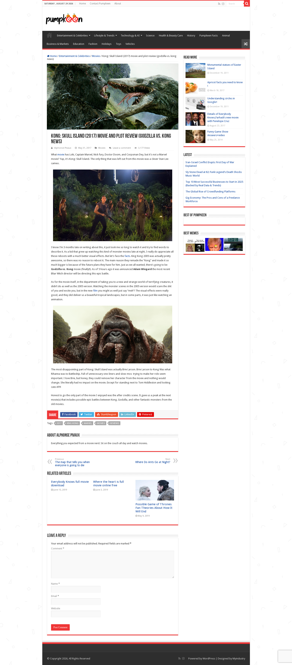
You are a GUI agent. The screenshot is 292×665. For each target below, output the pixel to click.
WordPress (209, 658)
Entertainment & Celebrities (72, 35)
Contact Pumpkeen (100, 3)
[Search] (247, 4)
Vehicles (130, 43)
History (191, 35)
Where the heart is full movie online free (108, 483)
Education (78, 43)
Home (82, 3)
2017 (59, 423)
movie (60, 154)
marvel (88, 423)
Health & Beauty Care (171, 35)
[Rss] (219, 3)
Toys (118, 43)
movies (101, 423)
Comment (57, 548)
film (95, 290)
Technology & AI (130, 35)
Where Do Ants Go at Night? (152, 461)
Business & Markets (58, 43)
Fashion (93, 43)
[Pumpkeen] (64, 18)
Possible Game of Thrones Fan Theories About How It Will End (153, 507)
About (117, 3)
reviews (114, 423)
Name (55, 583)
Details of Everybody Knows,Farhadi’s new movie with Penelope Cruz (223, 117)
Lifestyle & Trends (104, 35)
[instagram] (223, 3)
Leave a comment (122, 148)
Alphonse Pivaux (62, 148)
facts (127, 255)
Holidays (106, 43)
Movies (96, 56)
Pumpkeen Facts (208, 35)
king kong (72, 423)
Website (55, 608)
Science (150, 35)
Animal (226, 35)
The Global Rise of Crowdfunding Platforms (210, 191)
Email (55, 596)
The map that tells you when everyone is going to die (72, 462)
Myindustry (239, 658)
